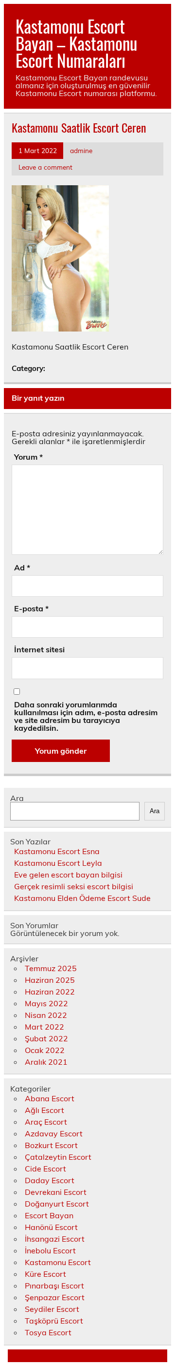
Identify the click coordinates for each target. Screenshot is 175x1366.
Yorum (28, 457)
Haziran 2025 (50, 980)
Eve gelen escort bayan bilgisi (68, 874)
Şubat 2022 (46, 1038)
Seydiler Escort (52, 1309)
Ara (17, 798)
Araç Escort (46, 1122)
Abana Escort (49, 1098)
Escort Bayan (49, 1215)
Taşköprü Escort (54, 1321)
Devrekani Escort (56, 1192)
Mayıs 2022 (46, 1003)
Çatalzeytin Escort (58, 1157)
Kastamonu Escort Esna (57, 851)
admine (81, 150)
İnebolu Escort (50, 1250)
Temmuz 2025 (51, 968)
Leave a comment (45, 167)
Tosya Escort (48, 1332)
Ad (22, 567)
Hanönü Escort (51, 1227)
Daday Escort (49, 1180)
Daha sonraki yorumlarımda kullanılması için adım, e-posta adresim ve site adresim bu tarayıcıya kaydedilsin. (86, 716)
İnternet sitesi (39, 649)
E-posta (31, 608)
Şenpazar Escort (55, 1297)
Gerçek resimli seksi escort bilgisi (73, 886)
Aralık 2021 (46, 1062)
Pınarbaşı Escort (54, 1285)
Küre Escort (45, 1274)
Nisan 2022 (46, 1015)
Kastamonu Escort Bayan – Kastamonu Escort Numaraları (76, 43)
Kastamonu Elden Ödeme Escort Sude (82, 898)
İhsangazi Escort (55, 1239)
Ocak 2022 (45, 1050)
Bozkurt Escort (51, 1145)
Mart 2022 (44, 1027)
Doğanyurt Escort (57, 1204)
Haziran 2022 (50, 991)
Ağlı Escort (44, 1110)
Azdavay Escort (54, 1133)
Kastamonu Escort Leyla (58, 863)
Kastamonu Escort (58, 1262)
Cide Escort (45, 1168)
